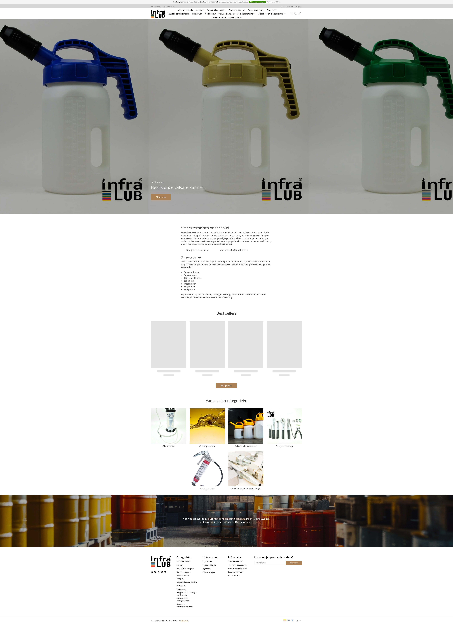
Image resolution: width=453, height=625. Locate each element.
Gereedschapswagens (216, 10)
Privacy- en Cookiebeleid (237, 568)
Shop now (161, 197)
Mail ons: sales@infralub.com (234, 250)
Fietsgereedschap (284, 446)
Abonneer (294, 563)
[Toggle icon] (291, 14)
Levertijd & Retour (235, 572)
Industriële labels (185, 10)
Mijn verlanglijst (208, 572)
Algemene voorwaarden (237, 565)
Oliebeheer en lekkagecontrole (183, 599)
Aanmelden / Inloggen (294, 6)
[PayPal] (292, 620)
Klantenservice (233, 575)
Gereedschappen (183, 572)
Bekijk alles (226, 385)
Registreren (207, 561)
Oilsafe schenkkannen (245, 446)
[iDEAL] (284, 620)
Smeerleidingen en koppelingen (246, 488)
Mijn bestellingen (209, 565)
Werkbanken (210, 14)
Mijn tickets (206, 568)
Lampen (180, 565)
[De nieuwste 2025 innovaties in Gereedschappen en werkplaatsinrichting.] (158, 14)
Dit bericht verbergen (257, 2)
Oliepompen (169, 446)
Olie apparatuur (207, 446)
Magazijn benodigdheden (178, 14)
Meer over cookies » (273, 2)
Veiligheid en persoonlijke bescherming (187, 593)
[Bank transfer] (288, 620)
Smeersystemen (183, 575)
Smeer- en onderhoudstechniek (185, 605)
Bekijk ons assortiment (197, 250)
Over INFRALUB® (235, 561)
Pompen (180, 578)
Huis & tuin (197, 14)
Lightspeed (184, 621)
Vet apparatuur (207, 488)
